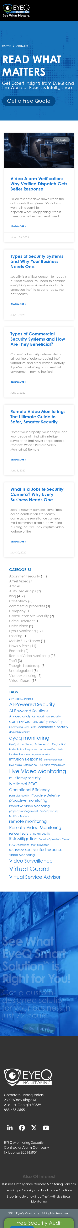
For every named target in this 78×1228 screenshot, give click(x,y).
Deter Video (18, 626)
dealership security (19, 732)
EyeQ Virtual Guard (21, 744)
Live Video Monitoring (37, 771)
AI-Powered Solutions (28, 711)
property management (23, 811)
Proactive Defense (45, 795)
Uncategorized (21, 671)
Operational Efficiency (29, 789)
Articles (14, 586)
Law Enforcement (53, 759)
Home (6, 45)
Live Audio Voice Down (52, 765)
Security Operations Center (54, 839)
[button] (70, 10)
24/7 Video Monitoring (21, 699)
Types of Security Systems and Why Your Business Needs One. (36, 261)
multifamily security (25, 778)
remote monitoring (28, 821)
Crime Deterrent (22, 621)
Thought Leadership (25, 666)
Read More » (18, 226)
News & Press (19, 646)
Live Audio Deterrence (23, 764)
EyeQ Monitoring (22, 631)
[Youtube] (46, 1128)
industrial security (41, 754)
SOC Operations (19, 844)
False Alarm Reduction (51, 744)
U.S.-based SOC (20, 850)
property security (49, 811)
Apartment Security (24, 576)
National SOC (23, 783)
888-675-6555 (14, 1110)
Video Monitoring (22, 676)
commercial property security (36, 721)
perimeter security (19, 795)
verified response (47, 849)
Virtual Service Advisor (35, 877)
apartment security (49, 716)
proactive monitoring (28, 800)
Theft (13, 661)
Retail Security (41, 833)
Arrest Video (18, 581)
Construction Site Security (29, 616)
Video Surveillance (31, 861)
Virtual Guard (20, 680)
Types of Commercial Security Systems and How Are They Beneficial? (37, 339)
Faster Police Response (23, 749)
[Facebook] (22, 1128)
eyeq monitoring (29, 738)
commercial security (53, 727)
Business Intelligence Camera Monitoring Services (39, 1184)
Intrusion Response (25, 759)
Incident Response (19, 754)
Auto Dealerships (22, 591)
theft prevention (40, 845)
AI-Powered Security (32, 704)
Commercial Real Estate (22, 727)
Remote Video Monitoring (29, 656)
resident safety (20, 833)
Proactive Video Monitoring (29, 806)
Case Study (18, 601)
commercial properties (27, 606)
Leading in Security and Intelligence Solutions (39, 1190)
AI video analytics (22, 716)
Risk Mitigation (23, 838)
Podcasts (16, 651)
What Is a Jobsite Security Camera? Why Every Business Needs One (36, 494)
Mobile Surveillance (24, 641)
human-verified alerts (51, 749)
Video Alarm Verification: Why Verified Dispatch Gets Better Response (38, 184)
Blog (12, 596)
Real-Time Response (19, 816)
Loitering (15, 636)
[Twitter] (34, 1128)
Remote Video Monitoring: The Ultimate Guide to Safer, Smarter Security (37, 416)
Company (17, 611)
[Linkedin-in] (10, 1128)
